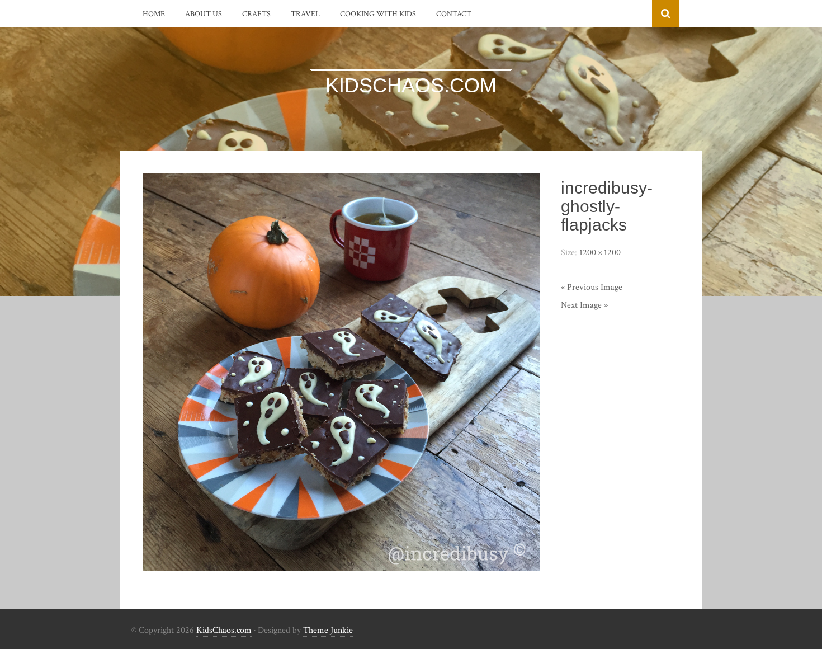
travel (305, 14)
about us (203, 14)
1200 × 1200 (600, 252)
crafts (256, 14)
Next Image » (584, 305)
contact (453, 14)
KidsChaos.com (224, 630)
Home (154, 14)
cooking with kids (378, 14)
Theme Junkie (328, 630)
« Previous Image (591, 287)
